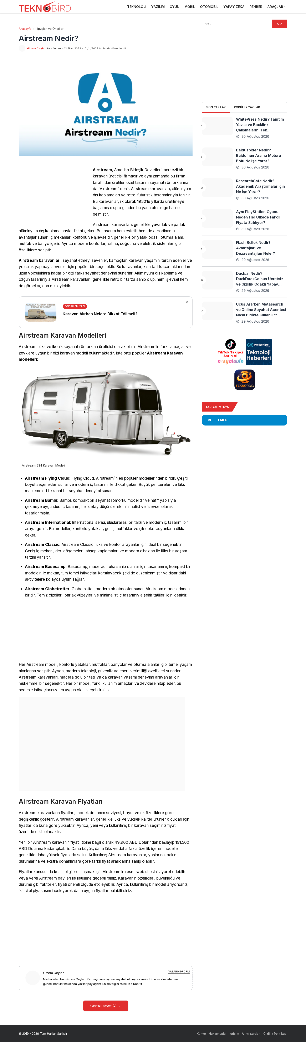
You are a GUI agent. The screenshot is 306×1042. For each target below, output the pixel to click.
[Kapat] (187, 302)
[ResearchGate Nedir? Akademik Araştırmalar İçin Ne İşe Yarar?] (217, 187)
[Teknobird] (45, 6)
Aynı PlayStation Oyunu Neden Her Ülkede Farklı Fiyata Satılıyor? (258, 217)
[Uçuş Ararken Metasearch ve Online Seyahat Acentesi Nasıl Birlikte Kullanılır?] (217, 311)
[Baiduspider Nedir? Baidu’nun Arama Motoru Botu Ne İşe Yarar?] (217, 156)
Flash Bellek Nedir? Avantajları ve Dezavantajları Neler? (255, 248)
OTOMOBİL (209, 7)
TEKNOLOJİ (136, 7)
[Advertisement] (54, 196)
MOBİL (189, 7)
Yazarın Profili (179, 971)
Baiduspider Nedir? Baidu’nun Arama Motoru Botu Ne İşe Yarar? (258, 155)
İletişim (234, 1033)
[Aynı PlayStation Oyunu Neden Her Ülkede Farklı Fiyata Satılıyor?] (217, 218)
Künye (201, 1033)
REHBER (256, 7)
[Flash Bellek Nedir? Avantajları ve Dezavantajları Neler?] (217, 249)
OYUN (174, 7)
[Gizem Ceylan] (34, 978)
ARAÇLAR (275, 7)
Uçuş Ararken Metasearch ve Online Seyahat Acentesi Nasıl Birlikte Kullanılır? (261, 309)
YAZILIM (158, 7)
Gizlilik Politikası (275, 1033)
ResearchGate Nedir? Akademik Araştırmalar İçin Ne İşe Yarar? (260, 186)
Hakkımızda (217, 1033)
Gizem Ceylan (36, 48)
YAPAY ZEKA (234, 7)
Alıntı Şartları (251, 1033)
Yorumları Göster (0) (103, 1005)
